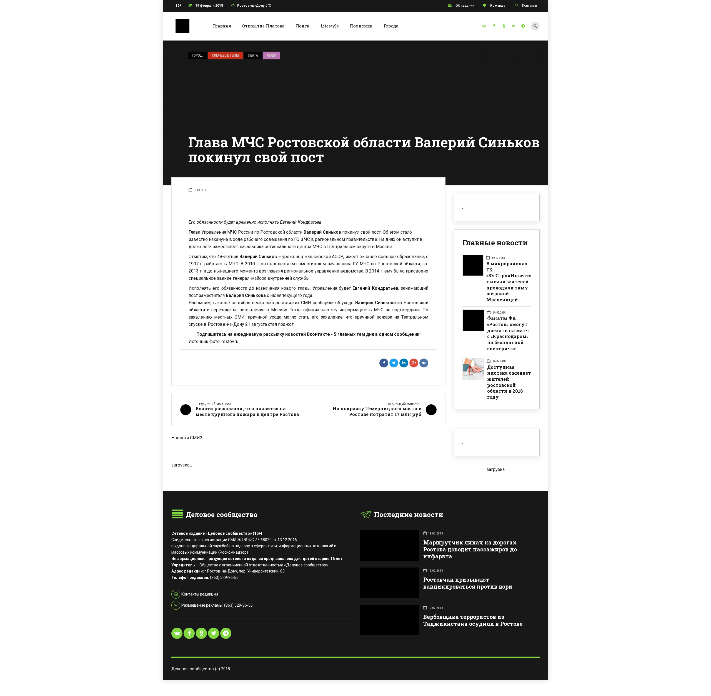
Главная (222, 26)
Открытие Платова (263, 26)
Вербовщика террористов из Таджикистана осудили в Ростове (473, 620)
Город (197, 55)
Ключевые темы (225, 55)
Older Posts (308, 477)
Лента (302, 26)
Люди (271, 55)
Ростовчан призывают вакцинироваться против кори (467, 583)
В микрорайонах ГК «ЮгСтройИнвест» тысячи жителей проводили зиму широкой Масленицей (508, 281)
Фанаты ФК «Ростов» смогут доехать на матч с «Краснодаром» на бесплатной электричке (508, 333)
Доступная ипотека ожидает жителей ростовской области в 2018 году (509, 382)
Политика (361, 26)
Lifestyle (330, 26)
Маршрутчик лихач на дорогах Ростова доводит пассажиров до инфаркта (470, 549)
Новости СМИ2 (186, 437)
